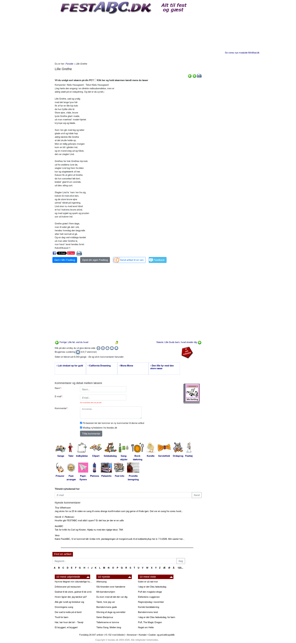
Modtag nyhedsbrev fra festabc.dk (100, 427)
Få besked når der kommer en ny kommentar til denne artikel (113, 423)
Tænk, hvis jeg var (105, 601)
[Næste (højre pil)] (194, 75)
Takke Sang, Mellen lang (108, 627)
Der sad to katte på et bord (68, 612)
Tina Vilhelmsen (63, 507)
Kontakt (142, 634)
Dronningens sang (64, 606)
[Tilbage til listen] (117, 342)
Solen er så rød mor (148, 581)
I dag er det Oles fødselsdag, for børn (156, 617)
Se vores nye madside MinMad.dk (242, 52)
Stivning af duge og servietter (110, 612)
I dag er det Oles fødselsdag (152, 586)
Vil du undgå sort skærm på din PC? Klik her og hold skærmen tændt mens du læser (101, 80)
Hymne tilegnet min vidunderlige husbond (74, 581)
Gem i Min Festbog (64, 260)
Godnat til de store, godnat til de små (73, 591)
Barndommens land (148, 612)
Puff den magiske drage (150, 591)
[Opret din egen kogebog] (191, 393)
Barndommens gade (106, 606)
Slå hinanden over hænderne (110, 586)
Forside (69, 63)
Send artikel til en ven (132, 260)
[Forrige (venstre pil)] (189, 75)
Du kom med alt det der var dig (111, 596)
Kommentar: (61, 408)
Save (72, 253)
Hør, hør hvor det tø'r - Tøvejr (69, 622)
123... (180, 567)
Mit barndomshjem (105, 591)
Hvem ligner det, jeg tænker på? (71, 596)
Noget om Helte (146, 627)
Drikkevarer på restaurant (67, 586)
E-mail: (59, 396)
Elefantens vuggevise (149, 596)
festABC (59, 526)
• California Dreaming (99, 365)
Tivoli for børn (61, 617)
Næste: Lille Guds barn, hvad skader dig (176, 342)
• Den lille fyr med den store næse (162, 367)
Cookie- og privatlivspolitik (161, 634)
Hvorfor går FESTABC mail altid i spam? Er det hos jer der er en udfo (89, 520)
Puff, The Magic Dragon (150, 622)
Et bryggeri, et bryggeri (66, 627)
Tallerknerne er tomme (107, 622)
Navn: (58, 388)
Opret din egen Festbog (95, 260)
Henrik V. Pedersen (64, 516)
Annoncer (132, 634)
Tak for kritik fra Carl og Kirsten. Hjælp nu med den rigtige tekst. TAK (89, 529)
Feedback (159, 260)
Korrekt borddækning (148, 606)
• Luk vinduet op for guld (69, 365)
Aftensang (101, 581)
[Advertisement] (128, 37)
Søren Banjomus (104, 617)
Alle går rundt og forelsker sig (69, 601)
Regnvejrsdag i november (151, 601)
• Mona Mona (126, 365)
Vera (57, 535)
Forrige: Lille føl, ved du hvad (73, 342)
